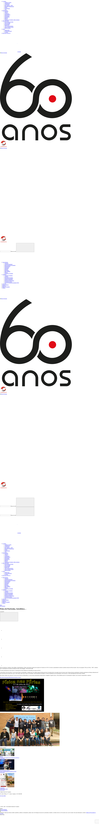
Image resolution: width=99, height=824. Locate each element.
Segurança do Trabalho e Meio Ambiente (12, 19)
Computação (7, 13)
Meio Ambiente (7, 271)
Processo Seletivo (5, 284)
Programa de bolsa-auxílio (9, 280)
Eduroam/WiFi (7, 566)
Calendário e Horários (9, 275)
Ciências (6, 12)
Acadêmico (4, 274)
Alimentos (6, 11)
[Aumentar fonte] (8, 42)
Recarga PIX (7, 25)
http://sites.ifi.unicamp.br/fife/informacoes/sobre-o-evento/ (10, 677)
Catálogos (6, 276)
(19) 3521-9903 (3, 795)
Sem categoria (2, 606)
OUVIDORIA (7, 8)
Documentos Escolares (9, 277)
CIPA (6, 9)
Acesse (3, 29)
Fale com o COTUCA (6, 33)
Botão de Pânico (8, 28)
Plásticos (6, 18)
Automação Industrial (8, 264)
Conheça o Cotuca (8, 2)
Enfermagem (7, 15)
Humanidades (7, 16)
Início (1, 605)
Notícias (3, 287)
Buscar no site (13, 251)
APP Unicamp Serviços (9, 26)
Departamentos (5, 10)
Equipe (6, 7)
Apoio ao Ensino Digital (9, 27)
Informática (7, 268)
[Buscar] (8, 497)
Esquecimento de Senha (9, 21)
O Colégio (4, 1)
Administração (7, 3)
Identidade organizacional (9, 6)
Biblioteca (4, 285)
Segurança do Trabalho (9, 273)
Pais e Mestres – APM (9, 5)
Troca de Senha (7, 22)
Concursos (4, 283)
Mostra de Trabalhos (6, 286)
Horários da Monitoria (9, 279)
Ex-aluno (6, 32)
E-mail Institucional (8, 31)
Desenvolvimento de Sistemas (10, 265)
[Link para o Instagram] (8, 260)
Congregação (7, 4)
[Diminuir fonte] (26, 42)
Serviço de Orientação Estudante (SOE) (12, 282)
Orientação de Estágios (9, 278)
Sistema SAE (7, 30)
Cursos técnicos (5, 262)
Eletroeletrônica (7, 14)
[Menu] (8, 297)
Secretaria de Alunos (8, 281)
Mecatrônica (7, 270)
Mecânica (6, 17)
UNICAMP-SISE (5, 20)
